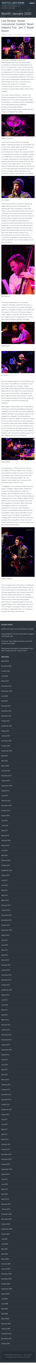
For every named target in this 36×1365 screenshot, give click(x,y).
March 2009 (5, 1259)
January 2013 (5, 1030)
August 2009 (5, 1234)
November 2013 (6, 980)
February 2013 (5, 1025)
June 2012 (4, 1064)
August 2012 (5, 1054)
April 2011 (4, 1134)
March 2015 (5, 900)
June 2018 (4, 825)
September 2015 (6, 870)
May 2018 (4, 830)
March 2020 (5, 766)
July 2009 (4, 1239)
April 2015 (4, 895)
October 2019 (5, 781)
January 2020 (5, 771)
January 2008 (5, 1329)
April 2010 (4, 1194)
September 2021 (6, 726)
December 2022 (6, 686)
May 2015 (4, 890)
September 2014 (6, 930)
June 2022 (4, 696)
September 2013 (6, 990)
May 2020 (4, 756)
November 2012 (6, 1040)
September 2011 (6, 1109)
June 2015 (4, 885)
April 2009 (4, 1254)
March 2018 (5, 835)
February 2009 (5, 1264)
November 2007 (6, 1338)
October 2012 (5, 1045)
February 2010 (5, 1204)
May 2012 (4, 1069)
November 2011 (6, 1099)
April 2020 (4, 761)
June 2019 (4, 795)
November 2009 (6, 1219)
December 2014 (6, 915)
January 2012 (5, 1089)
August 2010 (5, 1174)
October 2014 (5, 925)
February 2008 (5, 1324)
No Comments (27, 35)
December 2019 (6, 776)
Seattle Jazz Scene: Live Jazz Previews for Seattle (17, 629)
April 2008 (4, 1314)
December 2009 (6, 1214)
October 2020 (5, 746)
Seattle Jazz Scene (13, 3)
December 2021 (6, 711)
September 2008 (6, 1289)
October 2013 (5, 985)
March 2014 (5, 960)
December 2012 (6, 1035)
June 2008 (4, 1304)
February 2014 (5, 965)
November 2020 (6, 741)
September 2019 (6, 786)
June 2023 (4, 676)
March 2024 (5, 661)
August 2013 (5, 995)
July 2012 (4, 1059)
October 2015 (5, 865)
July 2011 (4, 1119)
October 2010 (5, 1164)
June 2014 (4, 945)
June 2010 (4, 1184)
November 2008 (6, 1279)
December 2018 (6, 805)
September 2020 (6, 751)
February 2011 (5, 1144)
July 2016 (4, 850)
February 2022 (5, 706)
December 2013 (6, 975)
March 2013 (5, 1020)
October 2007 (5, 1343)
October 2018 (5, 810)
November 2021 (6, 716)
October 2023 (5, 671)
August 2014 (5, 935)
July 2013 (4, 1000)
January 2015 (5, 910)
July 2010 (4, 1179)
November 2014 (6, 920)
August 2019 (5, 791)
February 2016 (5, 860)
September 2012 (6, 1050)
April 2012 (4, 1074)
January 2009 (5, 1269)
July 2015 (4, 880)
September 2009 (6, 1229)
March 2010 (5, 1199)
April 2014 (4, 955)
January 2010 (5, 1209)
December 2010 (6, 1154)
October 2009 (5, 1224)
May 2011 (4, 1129)
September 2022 (6, 691)
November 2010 (6, 1159)
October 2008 (5, 1284)
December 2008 (6, 1274)
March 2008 (5, 1319)
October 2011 (5, 1104)
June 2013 (4, 1005)
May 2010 (4, 1189)
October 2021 (5, 721)
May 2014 (4, 950)
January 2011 (5, 1149)
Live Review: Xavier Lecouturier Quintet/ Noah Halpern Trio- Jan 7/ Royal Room (17, 26)
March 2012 (5, 1079)
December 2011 (6, 1094)
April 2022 (4, 701)
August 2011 (5, 1114)
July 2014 (4, 940)
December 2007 (6, 1334)
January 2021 (5, 736)
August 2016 (5, 845)
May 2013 (4, 1010)
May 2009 (4, 1249)
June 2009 (4, 1244)
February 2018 (5, 840)
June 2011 (4, 1124)
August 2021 (5, 731)
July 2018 (4, 820)
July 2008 (4, 1299)
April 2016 (4, 855)
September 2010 (6, 1169)
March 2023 (5, 681)
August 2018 (5, 815)
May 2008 (4, 1309)
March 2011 (5, 1139)
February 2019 (5, 800)
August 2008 (5, 1294)
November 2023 (6, 666)
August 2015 (5, 875)
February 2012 (5, 1084)
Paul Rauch (17, 35)
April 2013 (4, 1015)
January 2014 (5, 970)
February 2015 (5, 905)
